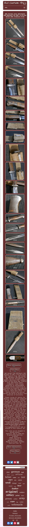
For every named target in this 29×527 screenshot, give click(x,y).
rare (12, 501)
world (9, 505)
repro (10, 480)
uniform (20, 480)
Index (15, 511)
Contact (15, 513)
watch (24, 483)
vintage (14, 483)
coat (19, 483)
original (12, 491)
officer (19, 474)
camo (14, 477)
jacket (18, 495)
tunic (15, 480)
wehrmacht (17, 504)
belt (22, 472)
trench (10, 486)
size (8, 472)
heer (19, 485)
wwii (7, 482)
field (23, 477)
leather (15, 488)
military (10, 495)
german (15, 471)
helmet (8, 477)
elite (19, 477)
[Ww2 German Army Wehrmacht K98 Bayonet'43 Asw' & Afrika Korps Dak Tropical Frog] (15, 28)
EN (13, 520)
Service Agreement (15, 518)
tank (8, 502)
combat (21, 502)
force (8, 474)
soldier (16, 499)
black (22, 495)
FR (17, 520)
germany (8, 499)
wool (15, 486)
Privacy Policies (15, 515)
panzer (12, 474)
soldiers (21, 492)
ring (17, 502)
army (22, 498)
